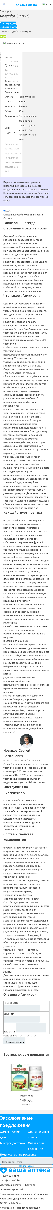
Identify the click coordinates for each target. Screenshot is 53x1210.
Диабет (15, 31)
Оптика (40, 1198)
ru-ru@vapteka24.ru (10, 1180)
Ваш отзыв (10, 1031)
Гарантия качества (26, 1198)
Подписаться (26, 1166)
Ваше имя (9, 1013)
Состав (39, 214)
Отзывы (7, 218)
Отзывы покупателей (11, 1189)
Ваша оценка (10, 1035)
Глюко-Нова (12, 92)
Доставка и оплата (10, 1185)
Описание (8, 214)
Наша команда (8, 1198)
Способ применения (24, 214)
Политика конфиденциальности (17, 1194)
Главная (5, 31)
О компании (41, 1194)
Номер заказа (11, 1003)
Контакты (30, 1185)
